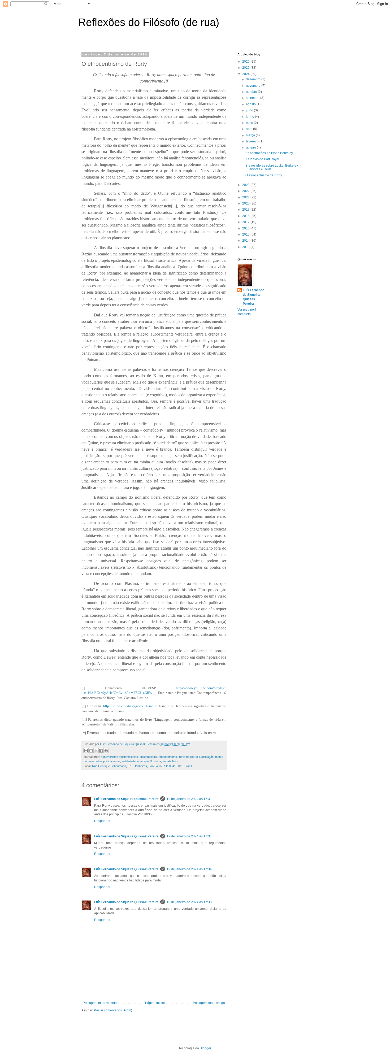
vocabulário (170, 761)
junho (250, 117)
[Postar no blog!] (91, 750)
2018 (246, 216)
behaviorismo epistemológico (119, 756)
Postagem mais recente (100, 1003)
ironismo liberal (188, 756)
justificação (206, 756)
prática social (111, 761)
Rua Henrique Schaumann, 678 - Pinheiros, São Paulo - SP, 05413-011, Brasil (142, 766)
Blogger (205, 1048)
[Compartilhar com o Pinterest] (106, 750)
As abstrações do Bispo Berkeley (269, 153)
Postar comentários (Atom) (113, 1010)
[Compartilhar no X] (96, 750)
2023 (246, 185)
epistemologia (148, 756)
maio (250, 123)
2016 (246, 228)
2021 (246, 197)
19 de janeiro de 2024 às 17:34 (189, 869)
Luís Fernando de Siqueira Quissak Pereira (126, 799)
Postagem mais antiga (209, 1003)
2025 (246, 67)
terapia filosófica (150, 761)
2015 (246, 234)
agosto (251, 104)
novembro (253, 86)
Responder (102, 821)
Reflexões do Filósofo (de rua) (148, 22)
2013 (246, 247)
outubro (252, 92)
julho (250, 110)
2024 (246, 74)
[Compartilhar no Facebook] (101, 750)
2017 (246, 222)
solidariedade (130, 761)
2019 (246, 209)
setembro (253, 98)
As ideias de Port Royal (262, 159)
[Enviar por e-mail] (86, 750)
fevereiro (252, 141)
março (251, 135)
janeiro (251, 147)
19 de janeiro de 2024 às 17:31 (189, 799)
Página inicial (155, 1003)
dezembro (253, 79)
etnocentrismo (168, 756)
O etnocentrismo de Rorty (263, 175)
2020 (246, 203)
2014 (246, 240)
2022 (246, 191)
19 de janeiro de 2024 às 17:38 (189, 902)
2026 (246, 61)
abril (249, 129)
